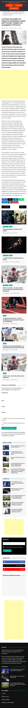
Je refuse (18, 5)
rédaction (5, 661)
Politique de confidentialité (8, 702)
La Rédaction (5, 28)
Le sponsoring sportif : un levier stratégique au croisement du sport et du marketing (13, 320)
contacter (20, 658)
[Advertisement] (14, 84)
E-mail (3, 406)
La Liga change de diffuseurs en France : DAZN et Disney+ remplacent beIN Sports (18, 464)
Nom (3, 400)
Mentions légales (6, 699)
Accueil (4, 11)
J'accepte (9, 5)
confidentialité (6, 663)
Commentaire (5, 392)
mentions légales (12, 659)
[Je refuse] (26, 5)
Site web (4, 412)
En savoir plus (14, 8)
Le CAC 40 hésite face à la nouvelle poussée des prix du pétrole (17, 453)
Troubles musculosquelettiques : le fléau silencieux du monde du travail (13, 346)
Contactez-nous (5, 696)
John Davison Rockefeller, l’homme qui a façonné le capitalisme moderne (17, 510)
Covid (12, 103)
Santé (9, 11)
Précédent (6, 207)
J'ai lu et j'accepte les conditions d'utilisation (13, 547)
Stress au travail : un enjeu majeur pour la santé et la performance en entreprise (13, 289)
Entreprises (6, 226)
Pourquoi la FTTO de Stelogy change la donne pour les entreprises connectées (17, 503)
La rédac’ (4, 693)
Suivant (22, 207)
